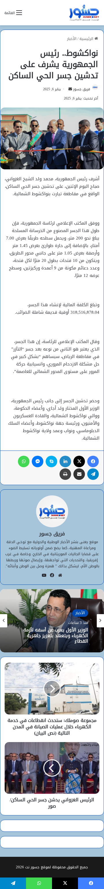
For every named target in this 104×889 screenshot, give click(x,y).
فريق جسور (81, 89)
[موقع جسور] (84, 12)
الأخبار (72, 38)
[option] (52, 620)
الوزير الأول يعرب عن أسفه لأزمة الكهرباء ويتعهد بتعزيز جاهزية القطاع (55, 635)
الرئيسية (86, 38)
